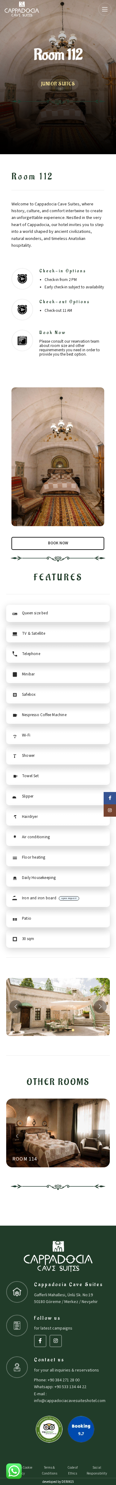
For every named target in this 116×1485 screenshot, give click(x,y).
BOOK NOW (58, 543)
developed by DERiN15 (58, 1481)
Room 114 (24, 1159)
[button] (43, 1030)
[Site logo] (22, 9)
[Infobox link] (57, 343)
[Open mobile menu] (104, 9)
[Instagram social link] (55, 1341)
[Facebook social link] (40, 1341)
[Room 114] (58, 1133)
